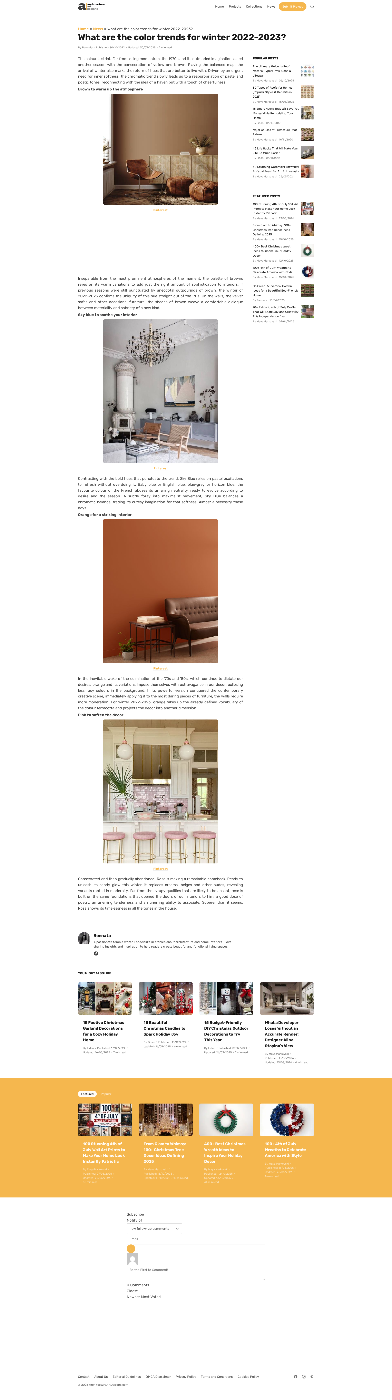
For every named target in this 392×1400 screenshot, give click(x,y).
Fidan (90, 1048)
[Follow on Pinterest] (312, 1376)
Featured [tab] (87, 1094)
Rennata (87, 47)
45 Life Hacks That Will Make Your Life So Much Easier (275, 151)
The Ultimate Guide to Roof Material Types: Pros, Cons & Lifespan (272, 71)
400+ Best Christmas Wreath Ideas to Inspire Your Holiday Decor (272, 251)
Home (83, 29)
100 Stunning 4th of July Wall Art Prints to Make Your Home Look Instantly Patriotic (275, 209)
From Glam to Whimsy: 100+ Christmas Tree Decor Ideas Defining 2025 (272, 230)
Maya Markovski (279, 1053)
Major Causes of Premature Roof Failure (275, 132)
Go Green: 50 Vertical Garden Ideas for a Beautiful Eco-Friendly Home (275, 290)
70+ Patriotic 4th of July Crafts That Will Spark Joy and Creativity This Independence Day (275, 312)
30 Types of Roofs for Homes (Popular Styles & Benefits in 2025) (272, 92)
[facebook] (96, 954)
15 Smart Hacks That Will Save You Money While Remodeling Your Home (276, 113)
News (98, 29)
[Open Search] (312, 6)
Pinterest (160, 210)
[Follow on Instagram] (303, 1376)
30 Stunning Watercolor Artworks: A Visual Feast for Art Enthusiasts (276, 169)
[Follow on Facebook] (295, 1376)
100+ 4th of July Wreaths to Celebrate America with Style (272, 270)
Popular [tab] (106, 1094)
